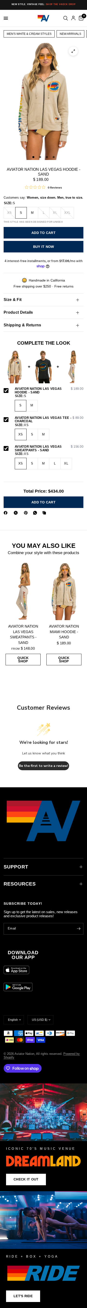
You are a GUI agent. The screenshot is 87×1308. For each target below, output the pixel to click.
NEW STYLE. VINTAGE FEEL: (43, 4)
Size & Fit (13, 300)
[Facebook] (6, 513)
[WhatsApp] (36, 513)
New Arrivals (70, 34)
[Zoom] (73, 51)
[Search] (66, 18)
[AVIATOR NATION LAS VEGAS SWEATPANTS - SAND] (23, 591)
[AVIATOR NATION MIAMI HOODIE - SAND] (63, 591)
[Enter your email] (78, 929)
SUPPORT (16, 866)
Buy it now (43, 247)
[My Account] (73, 18)
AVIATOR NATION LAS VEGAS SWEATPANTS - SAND (49, 448)
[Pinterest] (27, 513)
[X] (17, 513)
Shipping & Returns (22, 325)
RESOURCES (20, 883)
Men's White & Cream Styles (29, 34)
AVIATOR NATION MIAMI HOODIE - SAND (64, 631)
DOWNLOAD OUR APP (23, 955)
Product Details (18, 312)
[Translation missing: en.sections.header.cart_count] (80, 18)
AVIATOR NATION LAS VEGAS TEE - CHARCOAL (49, 419)
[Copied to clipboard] (45, 513)
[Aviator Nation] (43, 1137)
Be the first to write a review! (43, 766)
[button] (26, 1179)
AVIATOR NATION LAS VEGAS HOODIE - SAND (49, 390)
